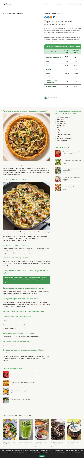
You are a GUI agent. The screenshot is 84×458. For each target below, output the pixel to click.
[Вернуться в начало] (7, 4)
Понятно (42, 456)
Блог (53, 4)
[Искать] (80, 4)
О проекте (59, 4)
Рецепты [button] (46, 4)
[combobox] (73, 4)
